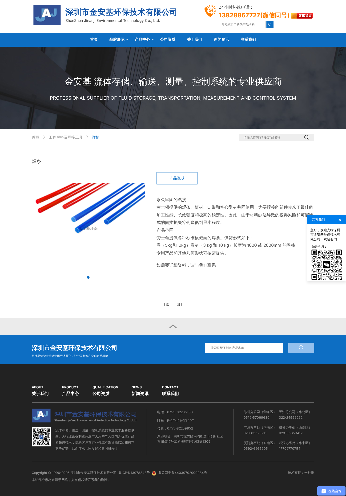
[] (173, 304)
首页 (94, 39)
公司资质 (167, 39)
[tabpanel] (88, 228)
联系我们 (248, 39)
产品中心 (142, 39)
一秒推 (309, 472)
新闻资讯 (221, 39)
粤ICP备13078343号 (134, 473)
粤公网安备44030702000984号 (182, 473)
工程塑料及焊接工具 (66, 137)
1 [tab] (88, 277)
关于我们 (194, 39)
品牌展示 (117, 39)
